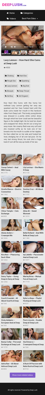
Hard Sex (23, 76)
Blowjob (10, 91)
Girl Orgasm (23, 96)
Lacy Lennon (12, 86)
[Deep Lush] (14, 5)
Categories (28, 13)
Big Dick (26, 86)
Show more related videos (22, 375)
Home (12, 13)
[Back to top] (43, 391)
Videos (13, 18)
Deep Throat (24, 91)
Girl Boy (10, 96)
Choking (10, 76)
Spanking (25, 81)
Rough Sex (11, 81)
